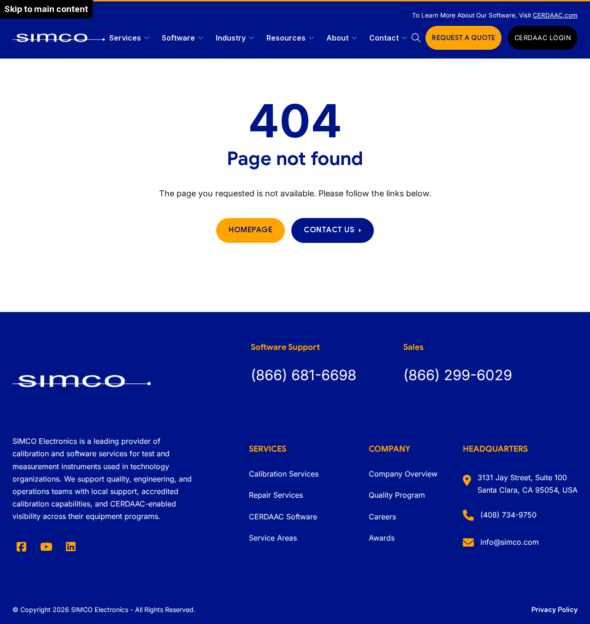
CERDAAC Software (283, 516)
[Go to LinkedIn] (70, 547)
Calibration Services (284, 473)
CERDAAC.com (555, 15)
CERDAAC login (543, 37)
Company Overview (403, 473)
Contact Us (329, 230)
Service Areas (273, 537)
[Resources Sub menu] (311, 38)
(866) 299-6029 (457, 374)
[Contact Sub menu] (404, 38)
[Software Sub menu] (200, 38)
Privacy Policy (554, 609)
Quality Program (397, 495)
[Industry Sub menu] (251, 38)
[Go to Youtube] (46, 547)
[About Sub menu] (354, 38)
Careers (382, 516)
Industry (231, 37)
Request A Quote (464, 38)
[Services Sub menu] (146, 38)
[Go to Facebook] (21, 547)
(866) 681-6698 (303, 374)
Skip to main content (46, 9)
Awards (382, 537)
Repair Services (276, 495)
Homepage (250, 230)
